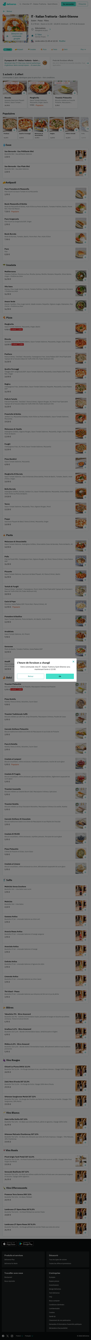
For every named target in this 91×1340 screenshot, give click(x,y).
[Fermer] (73, 661)
